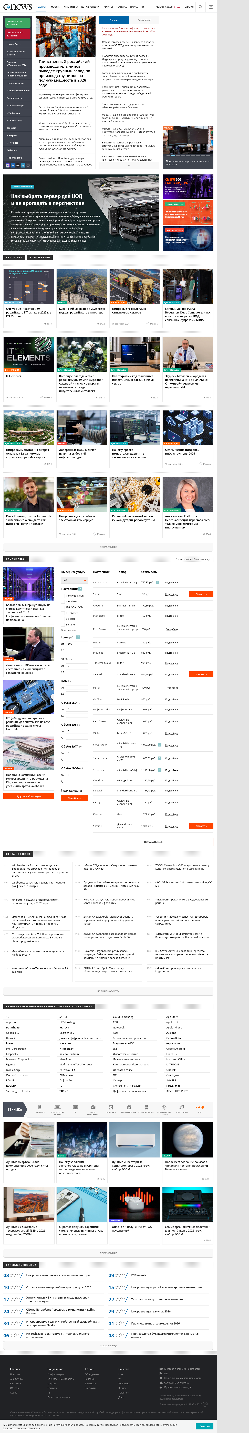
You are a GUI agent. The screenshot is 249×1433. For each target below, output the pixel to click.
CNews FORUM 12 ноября (14, 23)
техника (15, 1110)
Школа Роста (14, 44)
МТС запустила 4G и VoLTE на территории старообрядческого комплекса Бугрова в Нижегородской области (38, 937)
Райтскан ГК (67, 1070)
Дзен (121, 1397)
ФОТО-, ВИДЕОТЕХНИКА (93, 1113)
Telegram (123, 1392)
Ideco (9, 1043)
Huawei (10, 1038)
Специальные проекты (60, 1378)
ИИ (115, 1048)
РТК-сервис (66, 1075)
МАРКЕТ (108, 7)
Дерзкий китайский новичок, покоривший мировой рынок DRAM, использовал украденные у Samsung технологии (63, 110)
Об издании (92, 1374)
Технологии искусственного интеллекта (158, 1299)
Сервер (117, 1080)
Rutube (122, 1388)
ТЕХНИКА (121, 7)
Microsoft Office (175, 1059)
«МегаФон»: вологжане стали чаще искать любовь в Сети (38, 952)
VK (119, 1378)
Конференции (55, 1374)
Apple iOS (172, 1022)
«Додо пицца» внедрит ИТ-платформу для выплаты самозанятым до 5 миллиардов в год (65, 96)
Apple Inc (11, 1022)
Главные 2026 (16, 64)
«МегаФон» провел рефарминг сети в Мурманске (178, 969)
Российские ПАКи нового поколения (17, 74)
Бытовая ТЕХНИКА (128, 1112)
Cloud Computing (123, 1016)
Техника (52, 1388)
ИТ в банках (13, 112)
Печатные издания (58, 1397)
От (62, 643)
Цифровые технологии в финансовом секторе (58, 1275)
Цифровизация (15, 83)
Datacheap (12, 1027)
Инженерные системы (127, 1059)
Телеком (11, 127)
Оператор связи (123, 1070)
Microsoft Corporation (19, 1059)
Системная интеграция (127, 1085)
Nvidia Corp (13, 1070)
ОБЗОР (168, 127)
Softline (70, 624)
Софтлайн (65, 1080)
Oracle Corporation (17, 1075)
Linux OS (171, 1054)
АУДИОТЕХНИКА (182, 1112)
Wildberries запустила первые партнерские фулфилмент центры (38, 884)
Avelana (171, 1032)
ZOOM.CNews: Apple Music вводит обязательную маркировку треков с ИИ (108, 969)
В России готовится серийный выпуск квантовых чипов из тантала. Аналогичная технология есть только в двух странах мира (128, 159)
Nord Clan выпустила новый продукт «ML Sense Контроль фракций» (109, 901)
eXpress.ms (173, 1043)
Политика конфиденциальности (183, 1378)
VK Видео (123, 1383)
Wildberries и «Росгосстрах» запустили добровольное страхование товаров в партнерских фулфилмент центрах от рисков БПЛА (40, 870)
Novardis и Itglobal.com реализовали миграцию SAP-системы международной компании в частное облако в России (109, 954)
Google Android (175, 1048)
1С (7, 1016)
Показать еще (108, 546)
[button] (200, 7)
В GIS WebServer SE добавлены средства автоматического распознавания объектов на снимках (182, 954)
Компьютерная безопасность (131, 1064)
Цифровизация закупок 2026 (151, 1311)
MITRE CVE (172, 1064)
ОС (115, 1075)
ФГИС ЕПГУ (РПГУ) (177, 1091)
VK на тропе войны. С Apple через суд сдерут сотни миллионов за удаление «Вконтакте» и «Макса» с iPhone (65, 126)
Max (120, 1374)
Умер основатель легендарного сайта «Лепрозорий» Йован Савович (124, 105)
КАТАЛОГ (189, 7)
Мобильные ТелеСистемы (75, 1064)
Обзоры (14, 1388)
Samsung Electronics (18, 1091)
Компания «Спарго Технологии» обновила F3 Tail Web (40, 970)
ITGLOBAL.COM (74, 607)
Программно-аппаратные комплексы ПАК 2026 (188, 163)
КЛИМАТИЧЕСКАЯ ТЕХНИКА (164, 1113)
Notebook (118, 1027)
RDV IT (10, 1080)
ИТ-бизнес (12, 142)
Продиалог (173, 1085)
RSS (166, 1373)
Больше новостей (108, 991)
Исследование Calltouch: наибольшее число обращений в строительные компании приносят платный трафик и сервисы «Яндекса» (39, 922)
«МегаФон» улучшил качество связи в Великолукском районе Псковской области (182, 935)
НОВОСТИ (54, 7)
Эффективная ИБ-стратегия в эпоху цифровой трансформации (57, 1299)
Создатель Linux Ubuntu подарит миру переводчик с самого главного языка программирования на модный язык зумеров (65, 161)
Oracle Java (172, 1075)
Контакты (90, 1388)
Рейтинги (12, 150)
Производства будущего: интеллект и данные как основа (165, 1335)
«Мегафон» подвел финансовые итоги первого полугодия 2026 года (35, 901)
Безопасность (14, 98)
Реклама (90, 1378)
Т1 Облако (72, 613)
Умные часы (111, 1112)
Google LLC (12, 1032)
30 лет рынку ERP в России (16, 53)
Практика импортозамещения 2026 (155, 1323)
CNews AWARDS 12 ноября (15, 34)
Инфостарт (66, 1048)
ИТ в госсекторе (15, 105)
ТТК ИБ (63, 1091)
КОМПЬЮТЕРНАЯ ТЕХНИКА (57, 1113)
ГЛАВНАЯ (41, 7)
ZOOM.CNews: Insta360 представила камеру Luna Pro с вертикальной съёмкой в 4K (182, 866)
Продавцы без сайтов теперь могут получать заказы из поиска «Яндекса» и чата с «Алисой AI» (112, 886)
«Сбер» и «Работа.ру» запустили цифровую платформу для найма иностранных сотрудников (181, 920)
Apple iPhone (174, 1027)
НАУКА (134, 7)
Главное (114, 20)
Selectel (70, 618)
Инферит (65, 1043)
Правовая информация (177, 1387)
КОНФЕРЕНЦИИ (90, 7)
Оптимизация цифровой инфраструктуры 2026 (58, 1287)
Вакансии (90, 1383)
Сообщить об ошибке (176, 1382)
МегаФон (65, 1059)
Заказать (201, 594)
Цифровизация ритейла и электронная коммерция (166, 1287)
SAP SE (63, 1016)
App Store (172, 1016)
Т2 (60, 1085)
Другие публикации (29, 796)
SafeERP (171, 1080)
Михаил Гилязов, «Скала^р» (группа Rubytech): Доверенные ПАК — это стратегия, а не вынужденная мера (128, 132)
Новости (15, 1374)
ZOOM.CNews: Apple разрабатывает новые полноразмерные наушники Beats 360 (110, 935)
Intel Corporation (16, 1048)
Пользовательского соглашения (21, 1428)
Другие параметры (71, 790)
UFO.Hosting (67, 1022)
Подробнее (171, 582)
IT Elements (138, 1275)
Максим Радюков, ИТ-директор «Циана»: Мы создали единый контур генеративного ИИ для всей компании (128, 118)
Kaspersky (12, 1054)
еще (200, 1112)
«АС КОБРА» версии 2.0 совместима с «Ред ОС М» (183, 884)
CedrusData (173, 1038)
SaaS (115, 1032)
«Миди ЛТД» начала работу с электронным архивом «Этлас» (110, 866)
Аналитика (71, 7)
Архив (13, 1392)
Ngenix (10, 1064)
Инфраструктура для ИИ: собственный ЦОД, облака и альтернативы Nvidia (63, 1323)
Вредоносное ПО (123, 1043)
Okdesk (171, 1070)
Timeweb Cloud (75, 595)
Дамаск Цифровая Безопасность (80, 1038)
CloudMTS (72, 601)
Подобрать (74, 798)
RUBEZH (11, 1085)
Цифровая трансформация (129, 1091)
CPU (115, 1022)
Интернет (12, 135)
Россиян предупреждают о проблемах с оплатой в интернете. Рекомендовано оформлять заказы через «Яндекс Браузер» (127, 76)
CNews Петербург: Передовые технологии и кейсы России (61, 1311)
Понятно (205, 1426)
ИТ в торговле (14, 120)
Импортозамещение (18, 90)
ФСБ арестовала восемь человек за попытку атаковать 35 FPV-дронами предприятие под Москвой (128, 45)
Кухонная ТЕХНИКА (146, 1112)
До (62, 650)
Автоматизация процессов (129, 1038)
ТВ (142, 7)
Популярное (144, 20)
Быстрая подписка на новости (182, 1368)
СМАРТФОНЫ (40, 1112)
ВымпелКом (66, 1032)
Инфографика (14, 157)
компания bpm (69, 1054)
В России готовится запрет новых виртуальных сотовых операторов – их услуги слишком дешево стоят (128, 146)
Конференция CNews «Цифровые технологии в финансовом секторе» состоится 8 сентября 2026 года (128, 31)
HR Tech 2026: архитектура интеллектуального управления (58, 1335)
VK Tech (64, 1027)
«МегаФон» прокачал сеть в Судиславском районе (181, 901)
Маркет (51, 1383)
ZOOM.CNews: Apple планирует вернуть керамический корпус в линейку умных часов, (108, 920)
